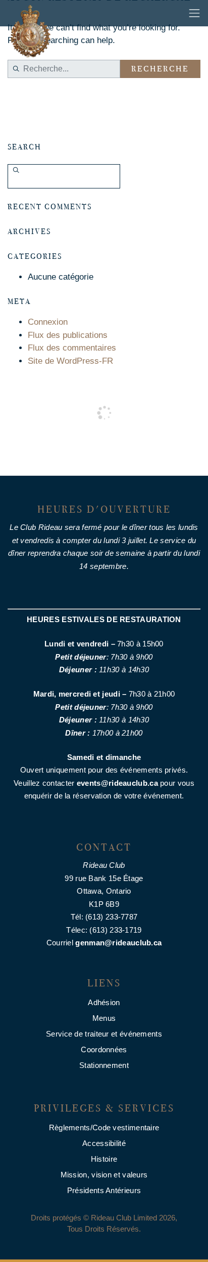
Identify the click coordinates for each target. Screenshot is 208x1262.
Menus (104, 1018)
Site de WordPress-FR (70, 361)
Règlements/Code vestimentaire (104, 1127)
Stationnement (104, 1065)
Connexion (48, 322)
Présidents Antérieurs (104, 1190)
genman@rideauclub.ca (118, 942)
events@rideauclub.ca (117, 783)
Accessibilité (104, 1143)
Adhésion (104, 1002)
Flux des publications (68, 335)
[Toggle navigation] (194, 13)
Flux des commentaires (72, 348)
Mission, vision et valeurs (104, 1174)
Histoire (104, 1159)
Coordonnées (104, 1049)
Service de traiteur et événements (104, 1033)
